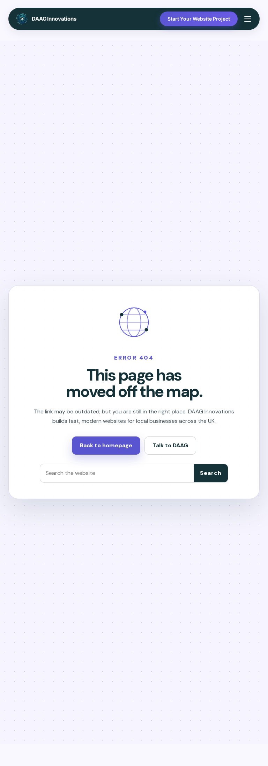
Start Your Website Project (199, 19)
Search (211, 473)
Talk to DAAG (170, 445)
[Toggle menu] (247, 19)
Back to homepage (106, 445)
